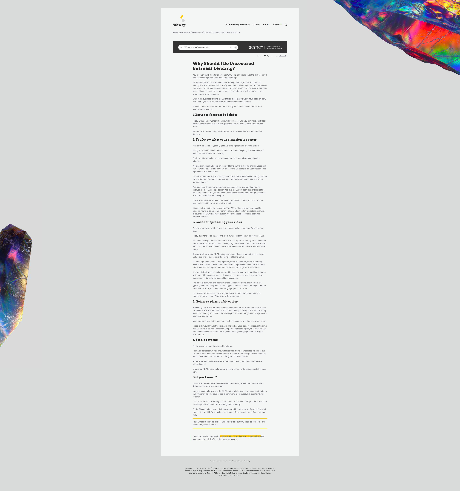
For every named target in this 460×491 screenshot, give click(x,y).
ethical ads (282, 56)
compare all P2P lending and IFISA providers (240, 436)
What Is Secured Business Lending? (214, 422)
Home (175, 32)
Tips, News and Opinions (190, 32)
